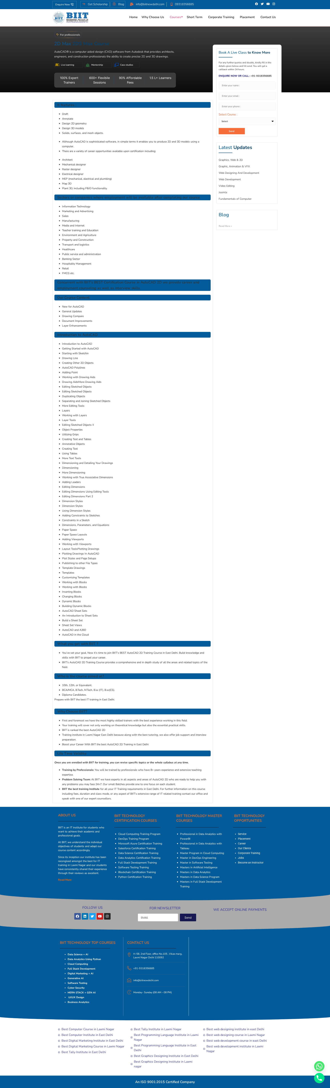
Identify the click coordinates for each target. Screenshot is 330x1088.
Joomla (223, 192)
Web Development (230, 179)
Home (133, 17)
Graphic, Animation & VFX (234, 166)
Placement (247, 17)
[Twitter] (262, 4)
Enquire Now (62, 4)
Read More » (225, 226)
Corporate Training (221, 17)
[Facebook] (257, 4)
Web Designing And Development (239, 173)
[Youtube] (268, 4)
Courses (175, 17)
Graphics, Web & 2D (231, 160)
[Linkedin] (85, 916)
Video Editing (227, 186)
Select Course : (228, 114)
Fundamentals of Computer (235, 199)
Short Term (194, 17)
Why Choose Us (153, 17)
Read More (65, 880)
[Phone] (319, 1078)
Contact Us (268, 17)
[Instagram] (274, 4)
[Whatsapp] (319, 1066)
